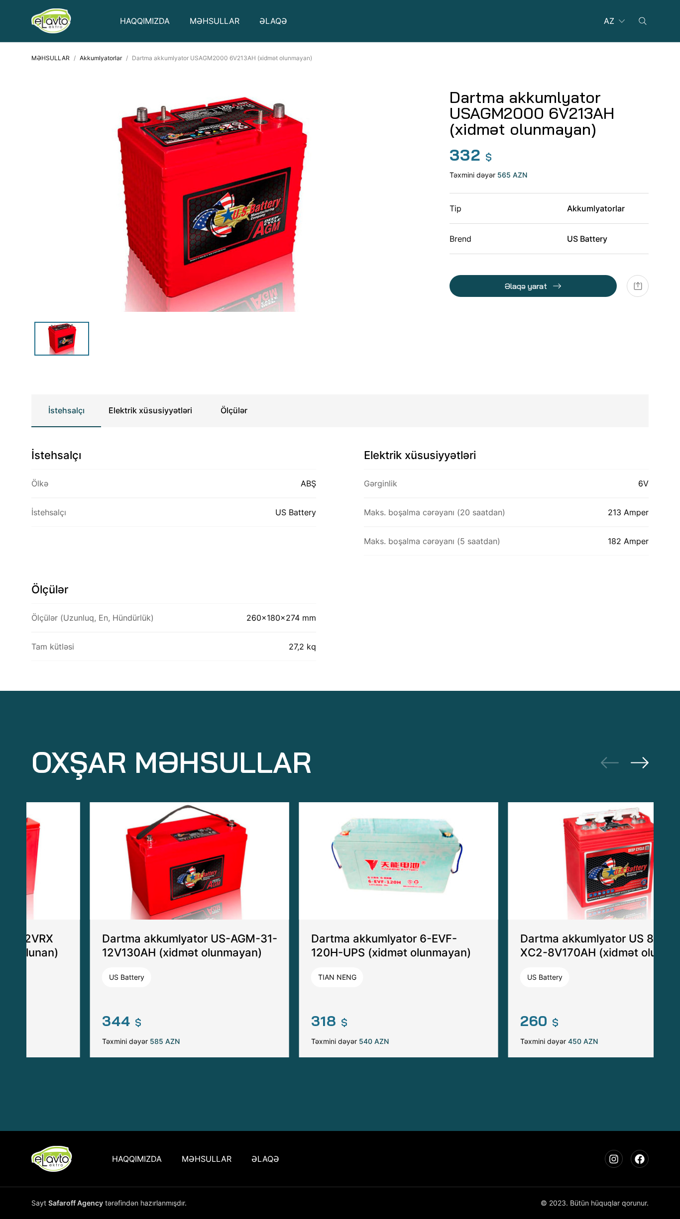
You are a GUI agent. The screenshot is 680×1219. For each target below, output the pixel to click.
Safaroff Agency (75, 1203)
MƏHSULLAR (50, 58)
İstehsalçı (66, 410)
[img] (51, 21)
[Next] (640, 762)
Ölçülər (234, 410)
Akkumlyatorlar (101, 58)
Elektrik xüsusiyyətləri (150, 410)
